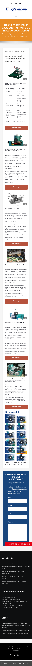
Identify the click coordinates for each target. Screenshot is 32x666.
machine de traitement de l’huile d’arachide (13, 572)
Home (6, 34)
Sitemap (16, 650)
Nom (10, 497)
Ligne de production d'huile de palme (15, 633)
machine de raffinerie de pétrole (13, 564)
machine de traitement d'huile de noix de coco (15, 52)
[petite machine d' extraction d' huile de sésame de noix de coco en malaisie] (10, 457)
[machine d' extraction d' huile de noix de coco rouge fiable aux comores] (22, 419)
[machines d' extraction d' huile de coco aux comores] (10, 427)
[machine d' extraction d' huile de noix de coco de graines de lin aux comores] (22, 434)
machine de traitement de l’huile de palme (14, 577)
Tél (9, 514)
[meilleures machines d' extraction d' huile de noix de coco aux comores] (10, 450)
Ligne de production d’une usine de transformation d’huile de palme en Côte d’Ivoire (16, 625)
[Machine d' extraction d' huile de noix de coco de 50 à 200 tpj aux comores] (22, 450)
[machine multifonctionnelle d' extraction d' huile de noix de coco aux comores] (10, 419)
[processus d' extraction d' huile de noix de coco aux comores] (10, 434)
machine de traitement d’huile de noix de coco (16, 567)
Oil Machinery (23, 649)
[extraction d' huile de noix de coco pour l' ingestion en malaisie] (22, 457)
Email (10, 505)
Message (11, 522)
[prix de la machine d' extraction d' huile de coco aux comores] (22, 427)
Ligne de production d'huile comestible (15, 630)
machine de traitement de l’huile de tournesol (14, 582)
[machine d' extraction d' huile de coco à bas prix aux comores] (10, 442)
